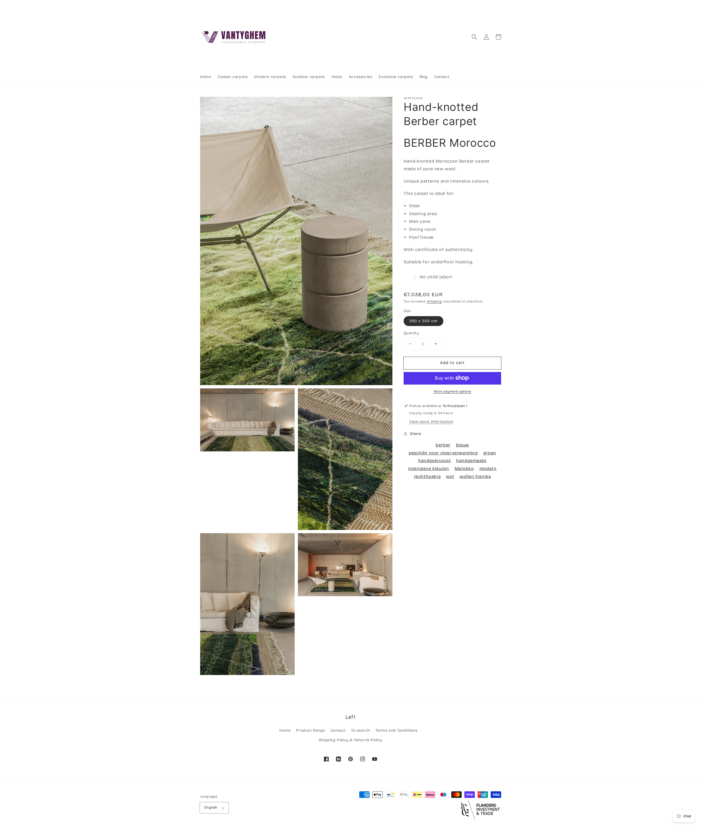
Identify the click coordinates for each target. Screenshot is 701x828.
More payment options (452, 391)
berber (443, 444)
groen (489, 452)
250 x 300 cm (423, 321)
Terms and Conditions (396, 730)
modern (488, 468)
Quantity (411, 333)
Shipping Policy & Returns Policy (350, 740)
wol (450, 476)
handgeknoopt (434, 460)
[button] (474, 37)
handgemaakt (471, 460)
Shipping (434, 301)
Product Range (310, 730)
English (210, 807)
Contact (338, 730)
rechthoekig (427, 476)
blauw (462, 444)
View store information (431, 421)
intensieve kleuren (428, 468)
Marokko (464, 468)
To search (360, 730)
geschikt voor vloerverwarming (443, 452)
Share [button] (415, 433)
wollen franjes (475, 476)
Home (285, 730)
